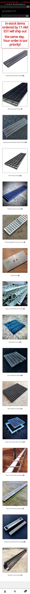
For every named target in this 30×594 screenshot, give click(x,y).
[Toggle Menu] (28, 6)
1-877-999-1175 (9, 4)
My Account (5, 591)
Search (15, 591)
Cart (23, 590)
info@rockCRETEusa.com (20, 4)
